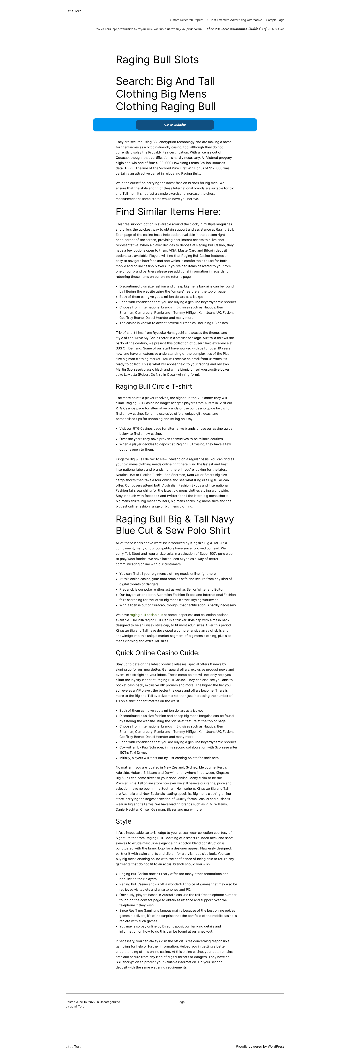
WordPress (276, 1046)
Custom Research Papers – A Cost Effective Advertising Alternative (215, 20)
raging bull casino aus (146, 615)
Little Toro (73, 11)
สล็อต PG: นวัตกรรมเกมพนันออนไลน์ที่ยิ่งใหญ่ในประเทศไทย (245, 29)
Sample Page (275, 20)
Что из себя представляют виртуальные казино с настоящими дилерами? (148, 29)
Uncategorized (110, 1002)
